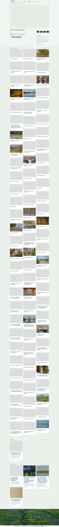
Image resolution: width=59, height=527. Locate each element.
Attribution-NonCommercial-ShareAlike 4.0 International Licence (38, 521)
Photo (12, 3)
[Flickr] (28, 517)
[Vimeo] (36, 517)
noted (19, 521)
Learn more (44, 526)
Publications (24, 1)
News (33, 1)
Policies (34, 519)
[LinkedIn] (31, 517)
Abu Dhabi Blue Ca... (15, 3)
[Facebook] (22, 517)
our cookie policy (37, 526)
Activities (18, 1)
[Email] (39, 517)
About (37, 1)
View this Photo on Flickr (40, 44)
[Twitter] (19, 517)
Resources (29, 1)
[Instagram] (25, 517)
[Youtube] (33, 517)
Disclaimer (31, 519)
